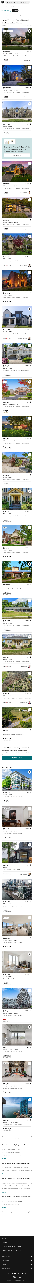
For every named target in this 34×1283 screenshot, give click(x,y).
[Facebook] (12, 1273)
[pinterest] (25, 1273)
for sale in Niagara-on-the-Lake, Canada (15, 1167)
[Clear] (28, 2)
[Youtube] (15, 1273)
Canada (10, 15)
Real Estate (4, 15)
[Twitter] (18, 1273)
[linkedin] (22, 1273)
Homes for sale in (11, 1149)
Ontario (15, 15)
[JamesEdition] (2, 2)
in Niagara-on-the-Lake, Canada (17, 1186)
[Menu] (32, 2)
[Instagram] (8, 1273)
